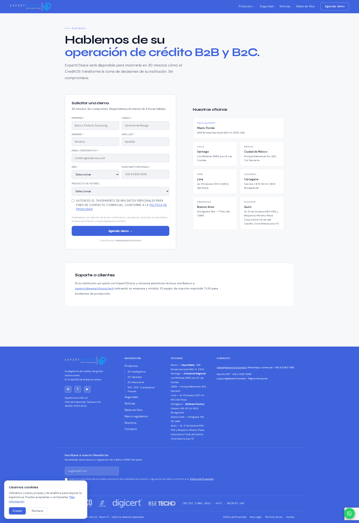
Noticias (285, 6)
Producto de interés (85, 183)
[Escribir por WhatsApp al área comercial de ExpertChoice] (349, 513)
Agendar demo (335, 6)
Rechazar (37, 510)
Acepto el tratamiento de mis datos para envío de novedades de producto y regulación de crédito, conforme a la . (142, 479)
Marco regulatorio (136, 416)
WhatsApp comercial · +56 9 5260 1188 (270, 367)
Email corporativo (85, 150)
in (68, 389)
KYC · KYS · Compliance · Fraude (141, 389)
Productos (245, 6)
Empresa (78, 117)
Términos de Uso (274, 517)
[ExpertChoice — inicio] (31, 6)
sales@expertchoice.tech (128, 240)
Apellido (128, 134)
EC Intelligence (136, 371)
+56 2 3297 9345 (241, 374)
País (75, 166)
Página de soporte (257, 378)
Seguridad (267, 6)
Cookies (290, 517)
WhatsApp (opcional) (136, 166)
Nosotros (130, 423)
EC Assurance (136, 382)
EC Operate (135, 377)
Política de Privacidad (201, 479)
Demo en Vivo (305, 6)
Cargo (127, 117)
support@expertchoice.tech (94, 288)
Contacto (131, 429)
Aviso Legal (256, 517)
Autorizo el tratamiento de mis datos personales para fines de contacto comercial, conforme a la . (121, 205)
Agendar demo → (120, 231)
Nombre (78, 134)
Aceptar (17, 510)
